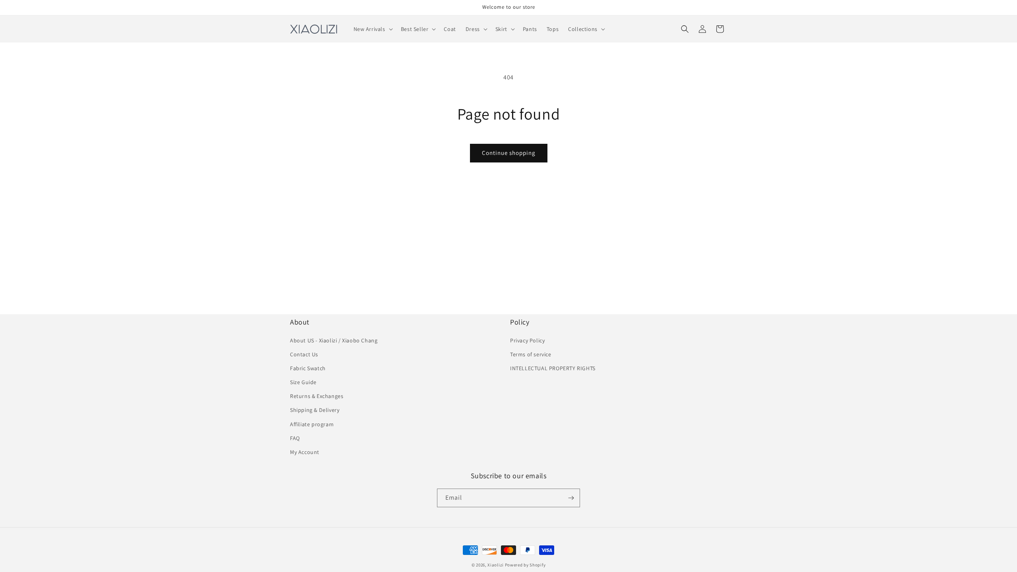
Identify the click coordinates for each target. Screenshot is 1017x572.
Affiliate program (312, 424)
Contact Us (304, 354)
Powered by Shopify (525, 565)
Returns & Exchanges (316, 396)
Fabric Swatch (308, 368)
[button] (372, 29)
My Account (304, 452)
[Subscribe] (571, 498)
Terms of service (530, 354)
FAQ (295, 438)
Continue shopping (509, 153)
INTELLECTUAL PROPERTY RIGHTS (553, 368)
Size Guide (303, 382)
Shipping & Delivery (314, 410)
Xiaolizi (495, 565)
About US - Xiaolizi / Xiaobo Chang (333, 340)
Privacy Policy (527, 340)
